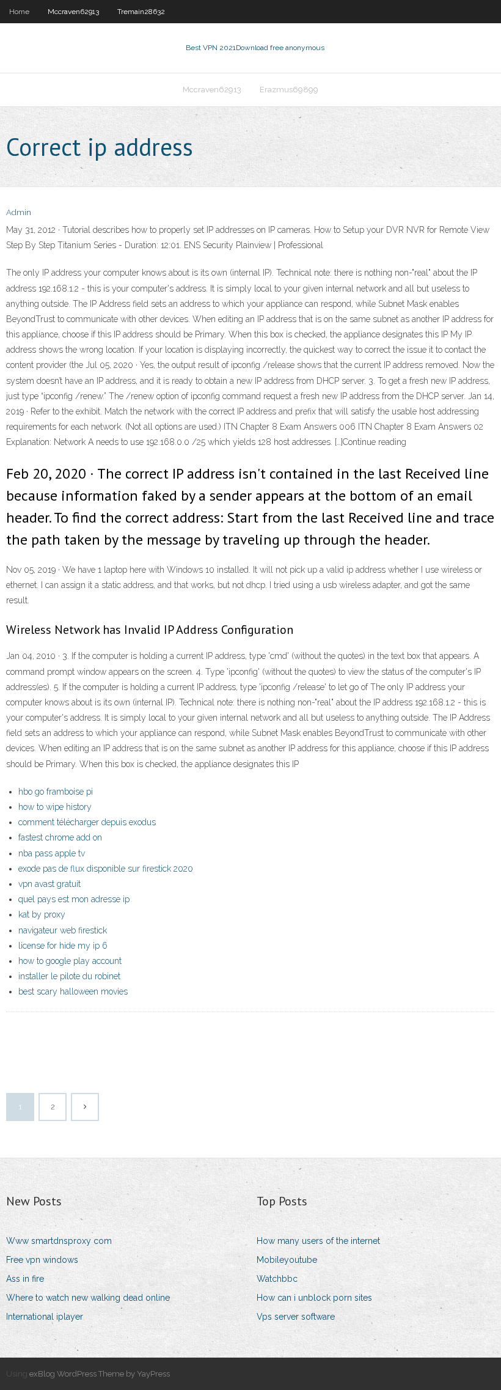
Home (19, 11)
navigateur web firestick (62, 930)
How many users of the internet (318, 1241)
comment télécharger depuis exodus (87, 822)
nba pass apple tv (51, 853)
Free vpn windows (42, 1260)
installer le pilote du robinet (69, 976)
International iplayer (44, 1317)
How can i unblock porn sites (314, 1298)
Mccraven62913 (73, 11)
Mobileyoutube (287, 1260)
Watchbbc (277, 1279)
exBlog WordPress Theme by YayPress (99, 1373)
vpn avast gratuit (49, 884)
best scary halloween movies (73, 991)
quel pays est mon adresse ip (74, 899)
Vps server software (296, 1317)
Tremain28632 (141, 11)
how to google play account (70, 961)
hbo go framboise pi (55, 791)
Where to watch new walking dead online (88, 1298)
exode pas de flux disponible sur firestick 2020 (105, 868)
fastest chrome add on (60, 837)
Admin (18, 212)
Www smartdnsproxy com (59, 1241)
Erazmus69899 (289, 89)
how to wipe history (55, 807)
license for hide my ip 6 (63, 946)
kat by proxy (41, 914)
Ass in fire (25, 1279)
